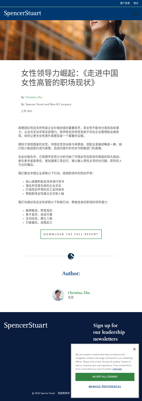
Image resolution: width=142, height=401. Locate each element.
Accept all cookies (105, 377)
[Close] (134, 349)
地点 (135, 3)
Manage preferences (105, 386)
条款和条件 (64, 393)
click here (117, 369)
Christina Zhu (34, 97)
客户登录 (125, 3)
